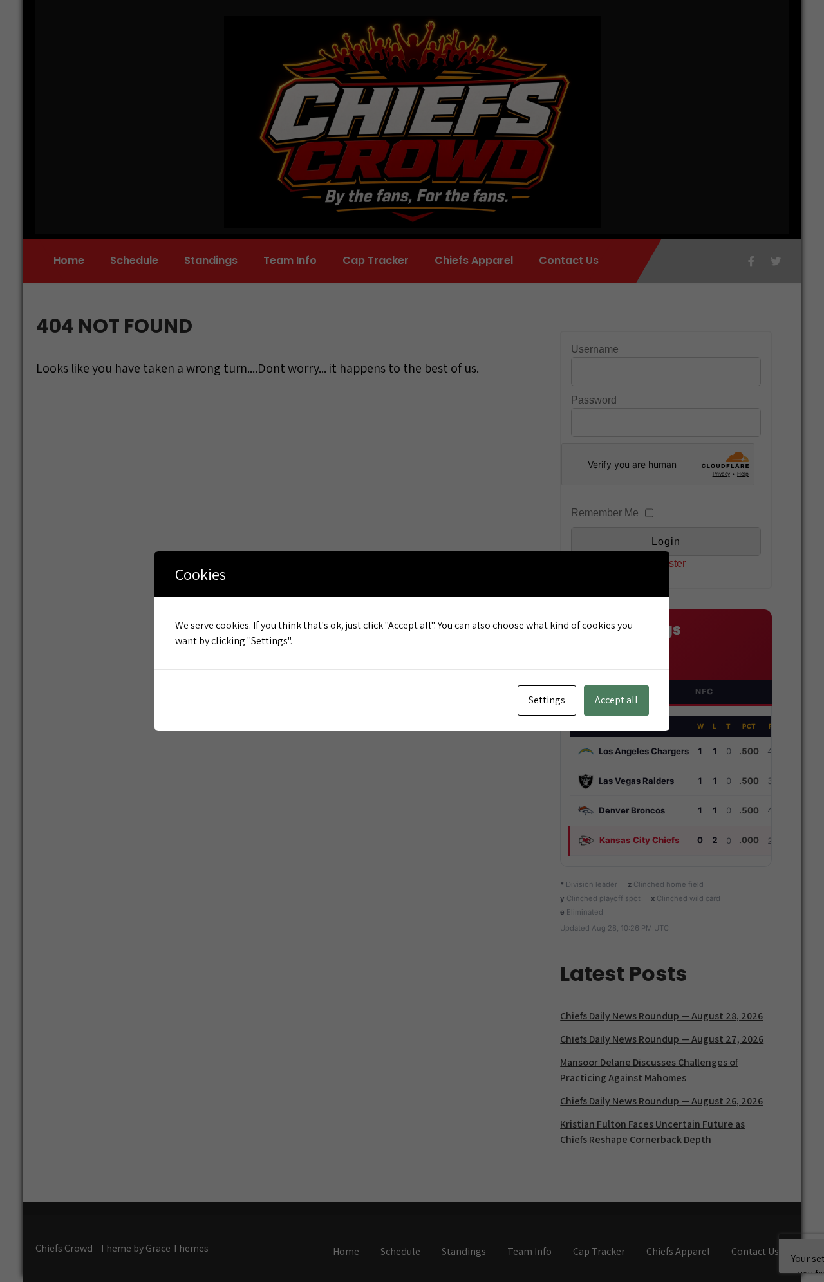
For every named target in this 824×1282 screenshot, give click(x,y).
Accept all (616, 700)
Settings (547, 700)
